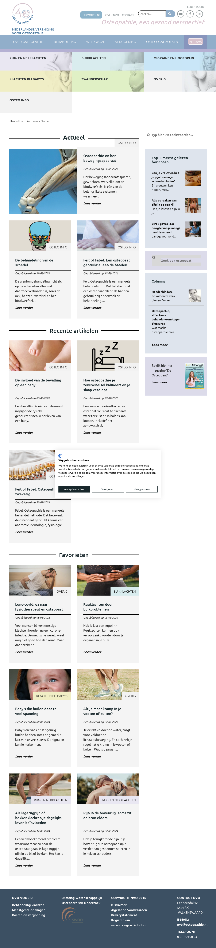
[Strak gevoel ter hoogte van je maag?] (167, 229)
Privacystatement (124, 915)
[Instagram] (199, 13)
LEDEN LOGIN (195, 6)
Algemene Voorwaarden (129, 910)
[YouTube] (180, 13)
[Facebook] (190, 13)
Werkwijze (95, 41)
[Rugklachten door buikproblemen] (108, 614)
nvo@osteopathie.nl (192, 924)
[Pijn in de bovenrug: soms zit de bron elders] (108, 824)
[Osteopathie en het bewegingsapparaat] (74, 181)
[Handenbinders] (167, 295)
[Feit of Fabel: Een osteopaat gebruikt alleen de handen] (108, 269)
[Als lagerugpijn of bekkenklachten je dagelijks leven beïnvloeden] (40, 824)
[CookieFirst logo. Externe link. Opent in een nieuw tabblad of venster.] (60, 456)
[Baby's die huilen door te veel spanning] (40, 718)
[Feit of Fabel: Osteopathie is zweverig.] (40, 496)
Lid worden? (91, 15)
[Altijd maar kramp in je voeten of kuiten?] (108, 718)
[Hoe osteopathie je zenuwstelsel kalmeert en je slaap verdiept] (108, 391)
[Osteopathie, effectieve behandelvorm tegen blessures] (167, 321)
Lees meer (159, 382)
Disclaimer (119, 905)
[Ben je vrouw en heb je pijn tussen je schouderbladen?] (167, 181)
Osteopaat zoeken (162, 41)
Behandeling (65, 41)
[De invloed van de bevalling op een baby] (40, 391)
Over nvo (112, 15)
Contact (128, 15)
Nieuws (45, 121)
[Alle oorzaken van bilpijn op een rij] (167, 206)
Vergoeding (125, 41)
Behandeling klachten (28, 905)
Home (34, 121)
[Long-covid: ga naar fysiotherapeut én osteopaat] (40, 614)
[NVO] (22, 13)
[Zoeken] (170, 13)
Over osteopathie (28, 41)
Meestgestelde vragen (29, 910)
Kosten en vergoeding (28, 915)
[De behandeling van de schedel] (40, 269)
